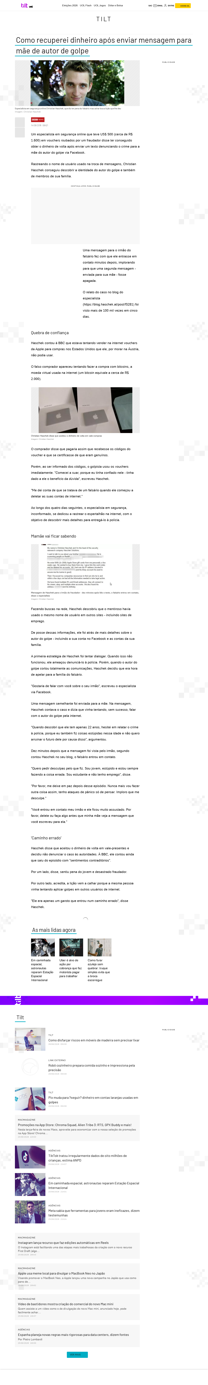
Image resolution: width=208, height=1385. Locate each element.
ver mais (75, 1354)
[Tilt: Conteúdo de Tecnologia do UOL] (25, 5)
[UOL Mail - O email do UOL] (158, 5)
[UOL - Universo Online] (31, 7)
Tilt (104, 18)
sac (150, 6)
